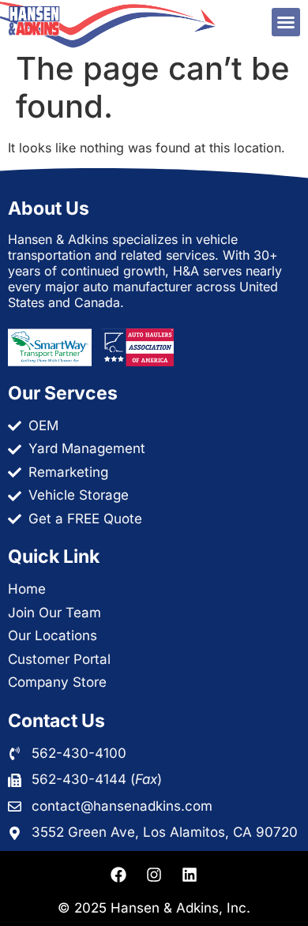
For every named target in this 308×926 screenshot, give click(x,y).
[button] (286, 22)
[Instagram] (154, 874)
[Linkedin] (189, 874)
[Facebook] (118, 874)
